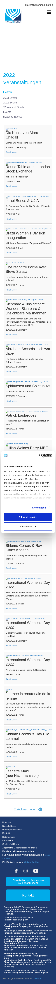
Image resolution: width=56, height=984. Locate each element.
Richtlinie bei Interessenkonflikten (18, 851)
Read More (11, 152)
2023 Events (10, 97)
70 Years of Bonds (13, 107)
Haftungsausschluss (12, 829)
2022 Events (10, 102)
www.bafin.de (40, 933)
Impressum (7, 840)
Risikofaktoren (9, 826)
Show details (39, 507)
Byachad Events (12, 116)
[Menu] (49, 12)
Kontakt (6, 833)
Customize (26, 526)
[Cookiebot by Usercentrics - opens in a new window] (39, 455)
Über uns (6, 822)
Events (7, 111)
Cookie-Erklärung (10, 844)
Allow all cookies (28, 517)
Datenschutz (8, 837)
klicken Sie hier (31, 862)
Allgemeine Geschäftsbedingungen (19, 847)
